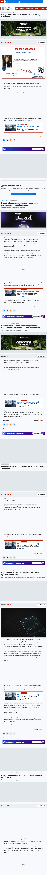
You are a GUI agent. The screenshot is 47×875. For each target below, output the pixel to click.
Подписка (43, 4)
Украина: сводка (29, 8)
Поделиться (42, 42)
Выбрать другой (8, 9)
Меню (2, 1)
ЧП (5, 144)
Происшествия (8, 323)
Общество (19, 124)
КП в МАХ (36, 8)
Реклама (36, 4)
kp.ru (9, 42)
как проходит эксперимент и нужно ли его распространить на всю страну (28, 129)
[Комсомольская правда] (11, 1)
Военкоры (22, 8)
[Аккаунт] (45, 1)
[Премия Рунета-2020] (19, 1)
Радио (30, 4)
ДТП (5, 429)
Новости (3, 200)
